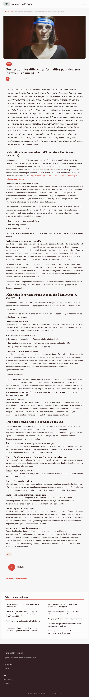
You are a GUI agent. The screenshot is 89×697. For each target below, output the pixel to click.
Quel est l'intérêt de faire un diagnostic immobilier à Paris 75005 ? (62, 605)
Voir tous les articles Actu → (17, 578)
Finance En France (21, 4)
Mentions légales (9, 680)
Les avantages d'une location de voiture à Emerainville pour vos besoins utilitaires (21, 629)
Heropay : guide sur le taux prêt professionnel (65, 619)
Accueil (6, 11)
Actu (11, 11)
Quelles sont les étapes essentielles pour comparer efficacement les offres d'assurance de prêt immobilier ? (23, 613)
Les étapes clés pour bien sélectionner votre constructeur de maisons (64, 625)
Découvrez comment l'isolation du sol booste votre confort (23, 605)
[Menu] (83, 4)
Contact (6, 683)
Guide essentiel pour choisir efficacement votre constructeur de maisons (63, 632)
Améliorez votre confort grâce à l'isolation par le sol (23, 622)
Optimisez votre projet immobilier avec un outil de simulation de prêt (64, 612)
